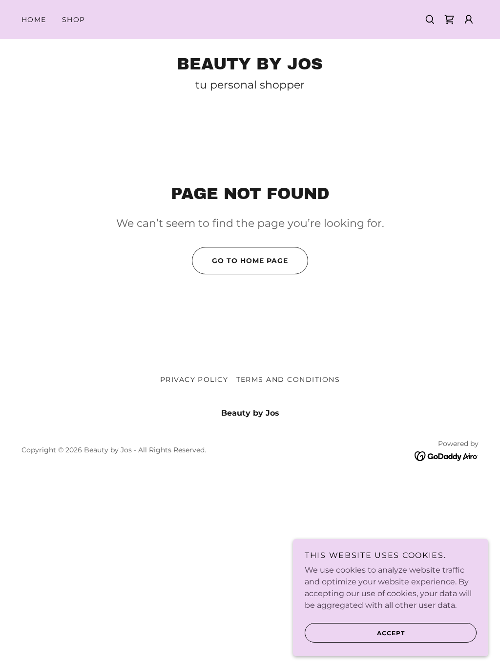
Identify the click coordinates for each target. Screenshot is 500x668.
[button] (469, 19)
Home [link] (33, 19)
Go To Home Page (250, 260)
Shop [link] (73, 19)
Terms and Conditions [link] (288, 379)
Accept (391, 633)
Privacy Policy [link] (194, 379)
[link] (449, 19)
